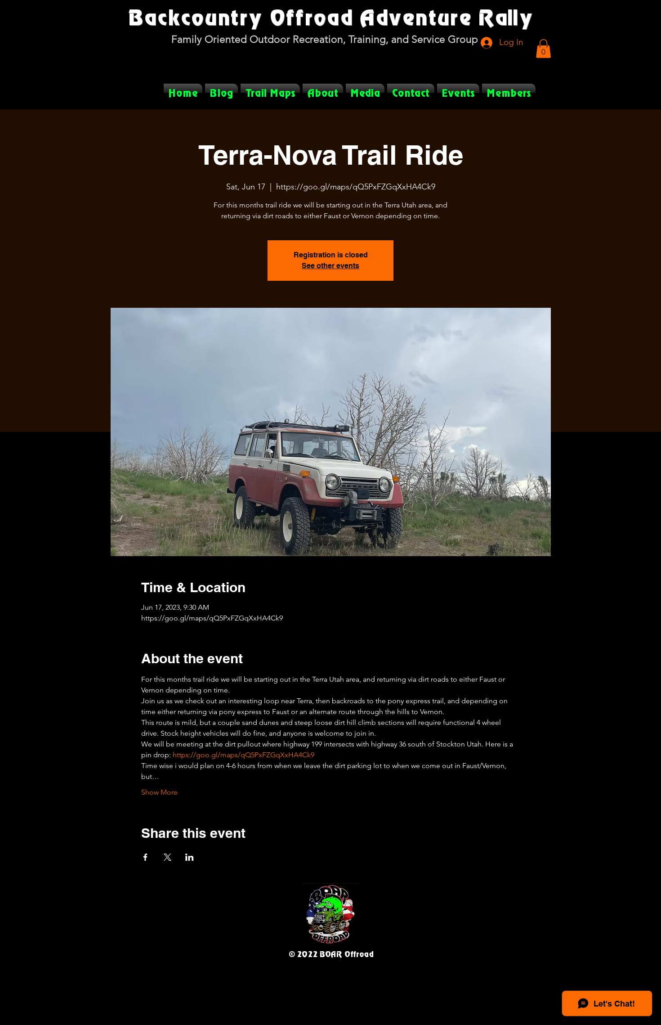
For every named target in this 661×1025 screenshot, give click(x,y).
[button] (543, 48)
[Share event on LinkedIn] (189, 857)
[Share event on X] (167, 857)
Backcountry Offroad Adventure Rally (330, 16)
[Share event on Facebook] (145, 857)
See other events (330, 265)
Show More (159, 792)
